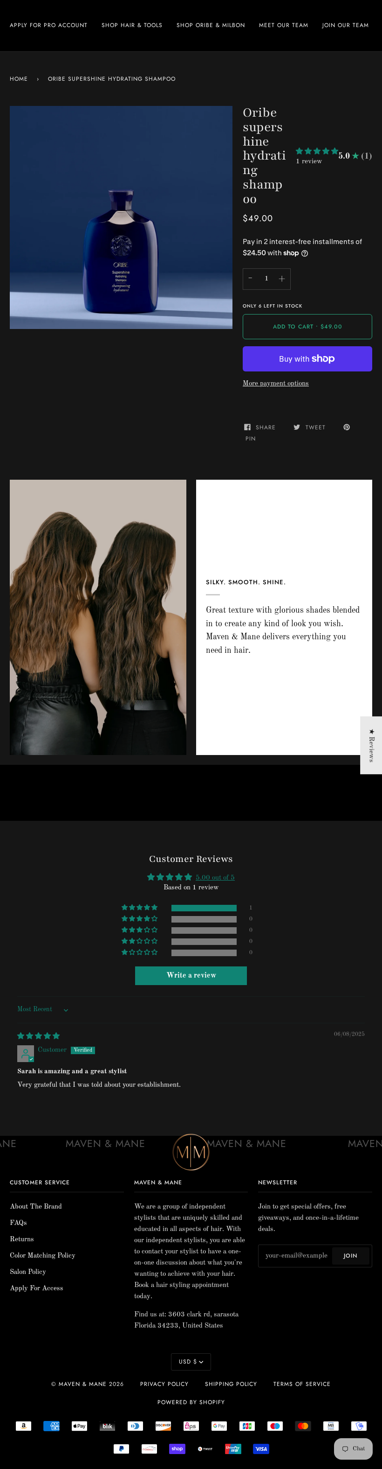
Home (19, 79)
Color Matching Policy (42, 1255)
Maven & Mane (83, 1384)
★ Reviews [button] (371, 745)
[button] (317, 151)
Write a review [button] (191, 975)
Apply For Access (36, 1288)
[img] (38, 1036)
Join (350, 1256)
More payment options (276, 383)
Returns (22, 1239)
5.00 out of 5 (215, 877)
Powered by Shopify (191, 1402)
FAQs (18, 1223)
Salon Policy (28, 1272)
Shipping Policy (231, 1384)
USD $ (188, 1361)
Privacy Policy (164, 1384)
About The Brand (36, 1206)
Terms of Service (302, 1384)
